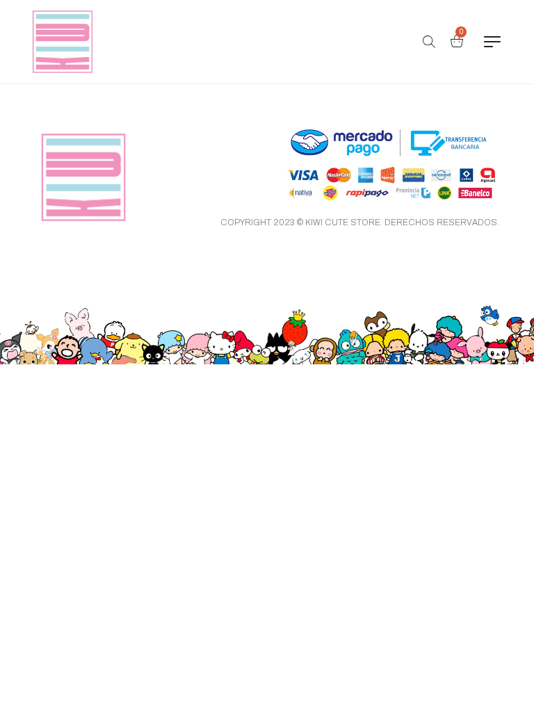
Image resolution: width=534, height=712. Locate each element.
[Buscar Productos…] (429, 41)
